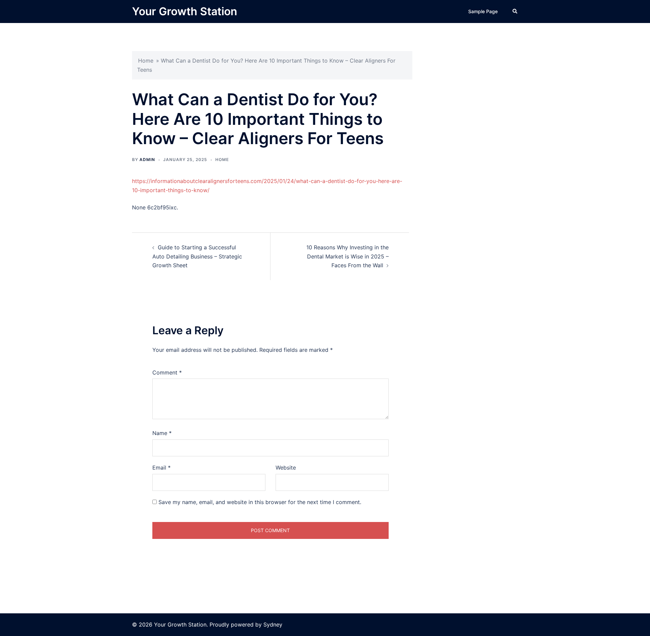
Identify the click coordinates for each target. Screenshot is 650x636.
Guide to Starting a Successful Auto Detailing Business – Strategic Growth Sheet (197, 256)
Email (161, 467)
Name (162, 433)
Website (286, 467)
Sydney (272, 624)
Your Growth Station (184, 11)
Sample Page (483, 11)
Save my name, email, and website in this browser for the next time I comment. (259, 502)
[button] (515, 11)
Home (145, 60)
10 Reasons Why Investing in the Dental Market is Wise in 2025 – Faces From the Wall (347, 256)
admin (147, 159)
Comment (167, 372)
